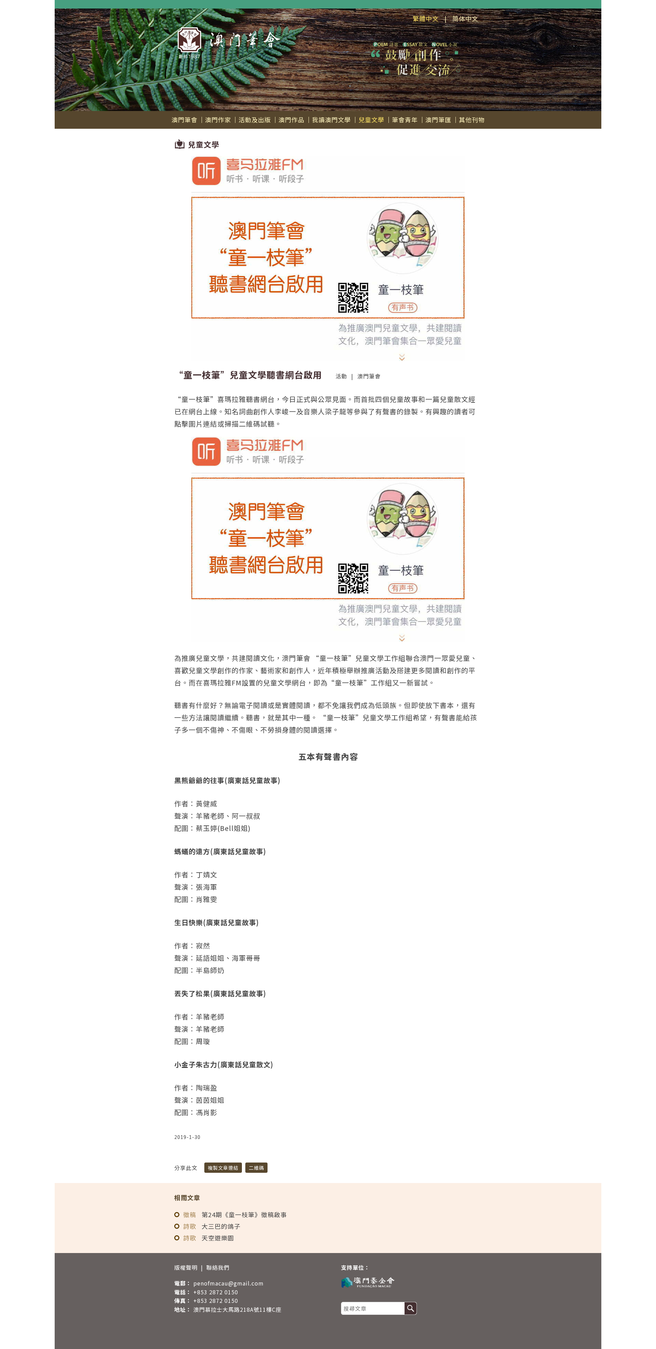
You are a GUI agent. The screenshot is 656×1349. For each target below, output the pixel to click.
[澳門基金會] (408, 1282)
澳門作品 (291, 119)
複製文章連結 (223, 1167)
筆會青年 (405, 119)
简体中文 (465, 18)
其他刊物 (472, 119)
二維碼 (256, 1167)
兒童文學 (371, 119)
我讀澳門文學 (331, 119)
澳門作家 (218, 119)
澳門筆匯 (438, 119)
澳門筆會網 (229, 43)
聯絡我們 (218, 1267)
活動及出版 (254, 119)
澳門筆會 (184, 119)
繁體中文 (426, 18)
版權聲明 (185, 1267)
